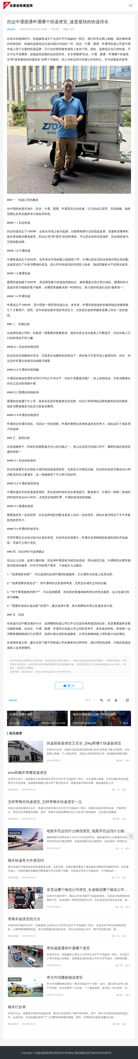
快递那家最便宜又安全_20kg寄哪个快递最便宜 (84, 743)
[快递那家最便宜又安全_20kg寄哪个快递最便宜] (25, 752)
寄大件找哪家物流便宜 (65, 977)
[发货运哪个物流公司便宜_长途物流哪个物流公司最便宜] (25, 898)
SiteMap (69, 1052)
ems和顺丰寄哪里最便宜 (27, 772)
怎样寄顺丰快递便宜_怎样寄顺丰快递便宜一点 (45, 801)
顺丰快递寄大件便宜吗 (26, 860)
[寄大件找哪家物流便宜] (25, 986)
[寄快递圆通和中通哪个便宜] (25, 956)
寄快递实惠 (14, 745)
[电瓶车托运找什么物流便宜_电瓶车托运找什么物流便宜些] (25, 839)
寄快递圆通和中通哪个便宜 (68, 947)
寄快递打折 (14, 891)
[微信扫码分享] (101, 700)
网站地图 (80, 1052)
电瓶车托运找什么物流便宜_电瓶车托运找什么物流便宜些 (87, 830)
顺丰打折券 (17, 1006)
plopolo (11, 29)
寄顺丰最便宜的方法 (24, 918)
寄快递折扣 (13, 789)
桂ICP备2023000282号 (98, 1052)
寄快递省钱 (13, 877)
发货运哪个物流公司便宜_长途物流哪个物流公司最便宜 (87, 889)
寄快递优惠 (13, 935)
